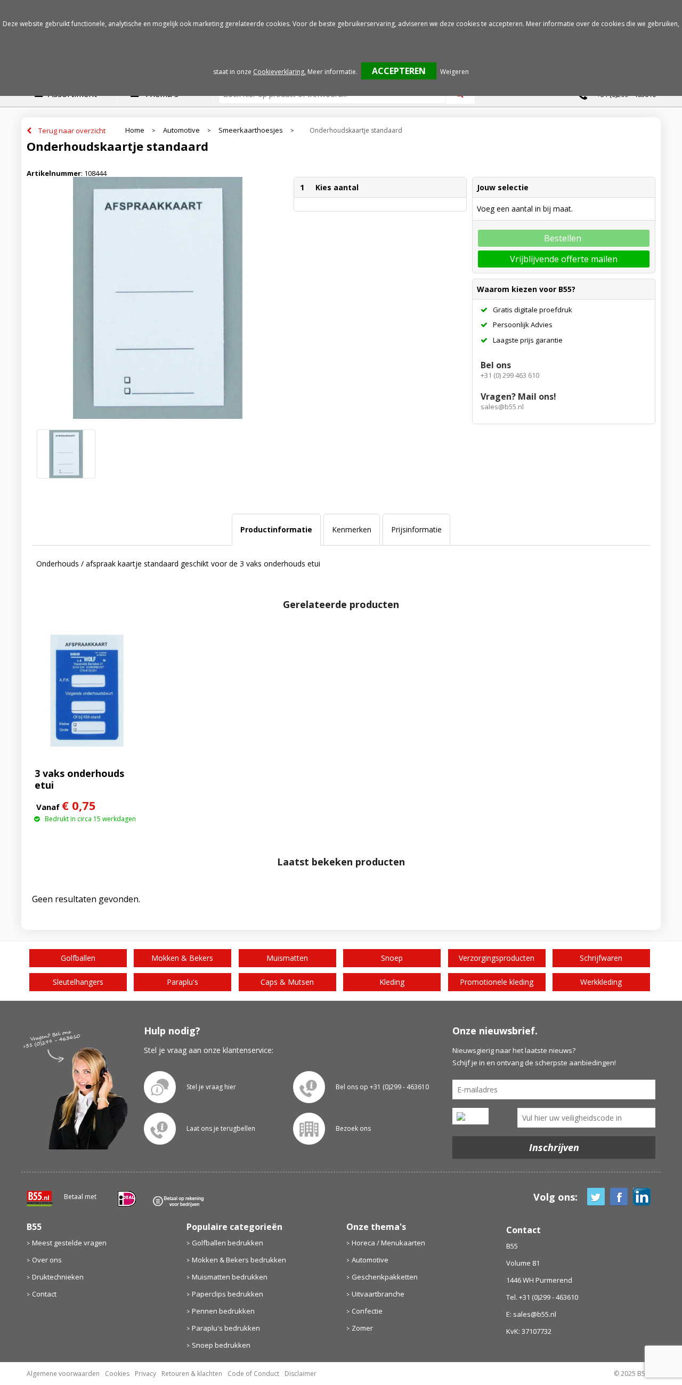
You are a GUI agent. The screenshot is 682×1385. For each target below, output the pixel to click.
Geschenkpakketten (385, 1277)
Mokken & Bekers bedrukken (239, 1260)
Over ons (47, 1260)
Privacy (145, 1373)
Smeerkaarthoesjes (250, 130)
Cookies (117, 1373)
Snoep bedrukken (221, 1345)
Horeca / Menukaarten (388, 1243)
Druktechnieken (58, 1277)
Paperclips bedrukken (227, 1294)
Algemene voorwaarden (63, 1373)
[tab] (276, 530)
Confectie (367, 1311)
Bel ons (496, 365)
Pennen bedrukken (223, 1311)
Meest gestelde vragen (69, 1243)
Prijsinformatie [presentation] (416, 529)
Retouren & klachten (191, 1373)
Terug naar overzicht (71, 130)
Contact (44, 1294)
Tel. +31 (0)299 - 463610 (542, 1297)
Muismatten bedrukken (229, 1277)
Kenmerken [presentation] (351, 529)
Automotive (181, 130)
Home (134, 130)
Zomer (362, 1328)
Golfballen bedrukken (227, 1243)
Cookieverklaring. (279, 71)
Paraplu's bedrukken (226, 1328)
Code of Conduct (253, 1373)
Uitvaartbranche (378, 1294)
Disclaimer (300, 1373)
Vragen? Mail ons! (518, 396)
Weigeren (454, 71)
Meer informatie (331, 71)
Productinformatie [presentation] (276, 529)
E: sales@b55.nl (531, 1314)
